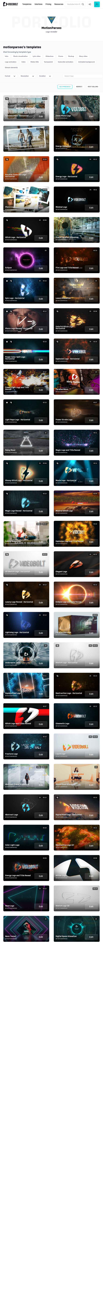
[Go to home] (10, 4)
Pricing (48, 4)
